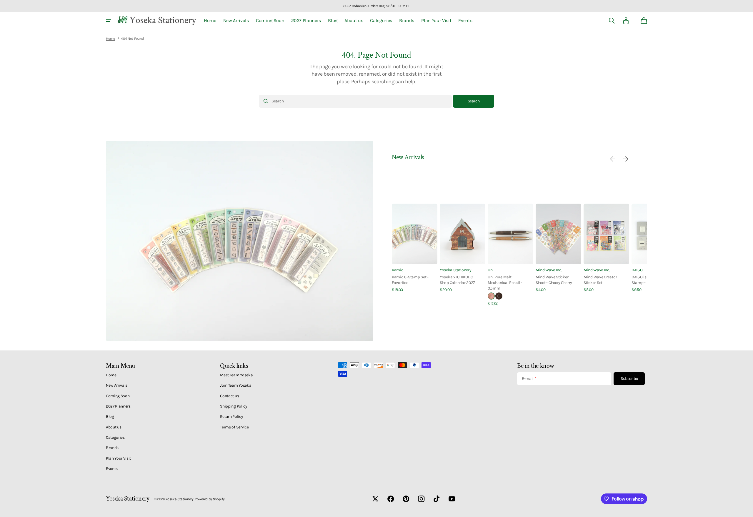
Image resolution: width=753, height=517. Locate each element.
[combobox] (355, 101)
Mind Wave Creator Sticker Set (600, 280)
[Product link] (414, 248)
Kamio (397, 269)
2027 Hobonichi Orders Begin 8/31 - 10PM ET (376, 6)
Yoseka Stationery (455, 269)
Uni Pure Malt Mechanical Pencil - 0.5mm (505, 283)
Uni (491, 269)
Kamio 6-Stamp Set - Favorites (410, 280)
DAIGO (637, 269)
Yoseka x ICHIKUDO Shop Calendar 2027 (457, 280)
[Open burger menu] (108, 20)
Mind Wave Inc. (549, 269)
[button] (611, 20)
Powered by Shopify (209, 499)
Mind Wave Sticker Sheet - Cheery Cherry (554, 280)
